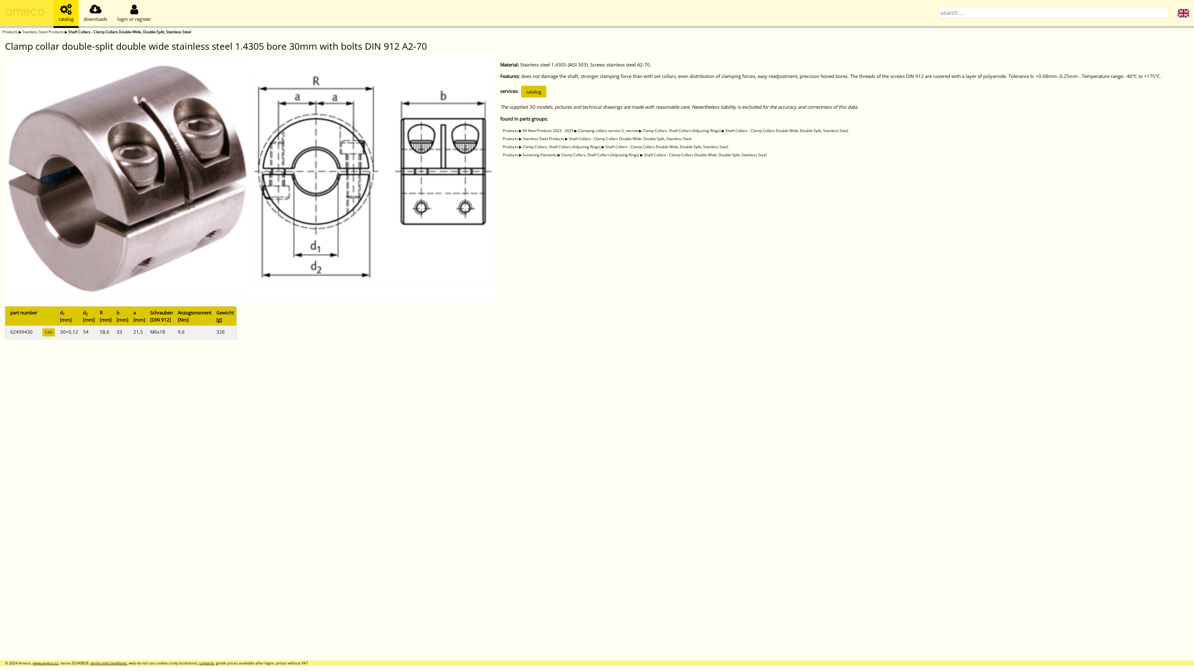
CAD (49, 332)
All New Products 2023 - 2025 (548, 130)
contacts (206, 663)
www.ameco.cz (45, 663)
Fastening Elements (540, 154)
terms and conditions (108, 663)
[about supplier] (26, 14)
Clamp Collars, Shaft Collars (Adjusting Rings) (682, 130)
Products (10, 31)
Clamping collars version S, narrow (608, 130)
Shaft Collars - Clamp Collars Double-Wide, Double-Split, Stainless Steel (129, 31)
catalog (533, 92)
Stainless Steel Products (43, 31)
